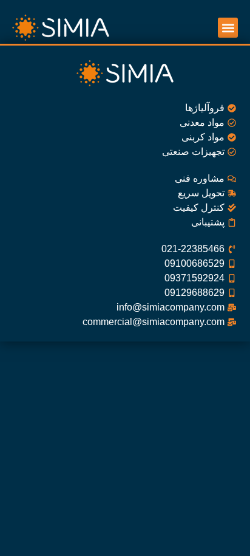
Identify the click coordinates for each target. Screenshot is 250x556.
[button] (228, 28)
